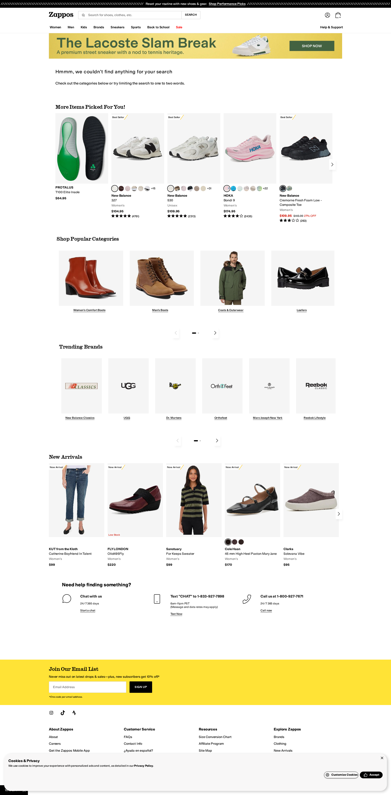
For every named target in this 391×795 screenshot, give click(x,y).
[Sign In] (327, 15)
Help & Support (331, 27)
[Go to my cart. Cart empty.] (338, 15)
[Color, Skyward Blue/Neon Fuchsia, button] (233, 188)
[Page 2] (198, 333)
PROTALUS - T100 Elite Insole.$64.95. (81, 156)
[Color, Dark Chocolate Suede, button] (241, 542)
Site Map (205, 750)
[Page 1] (194, 333)
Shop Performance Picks (227, 4)
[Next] (332, 164)
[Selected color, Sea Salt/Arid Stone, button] (170, 188)
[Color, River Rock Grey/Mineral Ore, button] (246, 188)
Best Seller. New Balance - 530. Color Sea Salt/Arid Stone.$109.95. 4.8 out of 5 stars (193, 165)
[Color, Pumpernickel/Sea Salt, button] (121, 188)
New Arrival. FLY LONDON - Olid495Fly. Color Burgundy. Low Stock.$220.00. (135, 515)
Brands (279, 737)
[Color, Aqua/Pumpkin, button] (289, 188)
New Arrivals (283, 750)
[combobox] (129, 15)
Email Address (64, 687)
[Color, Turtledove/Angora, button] (203, 188)
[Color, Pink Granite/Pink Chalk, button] (127, 188)
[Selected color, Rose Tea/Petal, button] (227, 188)
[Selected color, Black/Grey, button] (283, 188)
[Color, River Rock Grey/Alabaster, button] (253, 188)
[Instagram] (51, 712)
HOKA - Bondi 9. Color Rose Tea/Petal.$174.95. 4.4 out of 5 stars (250, 165)
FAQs (128, 737)
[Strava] (74, 712)
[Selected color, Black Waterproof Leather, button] (228, 542)
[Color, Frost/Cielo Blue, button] (240, 188)
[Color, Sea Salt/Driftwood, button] (196, 188)
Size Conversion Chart (215, 737)
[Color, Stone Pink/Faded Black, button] (183, 188)
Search (191, 14)
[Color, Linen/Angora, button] (140, 188)
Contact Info (133, 744)
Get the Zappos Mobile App (69, 750)
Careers (55, 744)
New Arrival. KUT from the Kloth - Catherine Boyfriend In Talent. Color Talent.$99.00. (76, 515)
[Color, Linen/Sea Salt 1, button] (134, 188)
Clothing (280, 744)
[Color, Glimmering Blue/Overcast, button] (259, 188)
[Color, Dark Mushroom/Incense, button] (177, 188)
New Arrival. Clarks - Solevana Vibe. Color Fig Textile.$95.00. (311, 515)
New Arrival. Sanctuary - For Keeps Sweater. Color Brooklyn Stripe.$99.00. (194, 515)
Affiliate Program (211, 744)
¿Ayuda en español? (138, 750)
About (53, 737)
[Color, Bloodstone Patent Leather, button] (234, 542)
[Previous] (175, 333)
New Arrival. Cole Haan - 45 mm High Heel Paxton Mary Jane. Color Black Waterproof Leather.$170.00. (252, 515)
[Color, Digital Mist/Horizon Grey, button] (147, 188)
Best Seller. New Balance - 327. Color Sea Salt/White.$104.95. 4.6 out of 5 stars (137, 165)
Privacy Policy (143, 766)
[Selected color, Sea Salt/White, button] (114, 188)
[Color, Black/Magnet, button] (190, 188)
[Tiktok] (62, 712)
